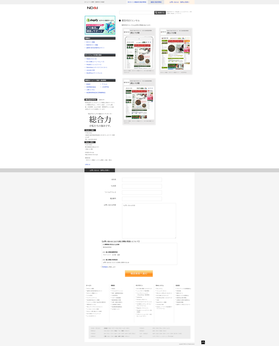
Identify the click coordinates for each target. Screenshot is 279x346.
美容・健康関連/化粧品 (117, 293)
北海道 (105, 328)
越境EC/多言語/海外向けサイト (95, 48)
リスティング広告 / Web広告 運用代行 (96, 302)
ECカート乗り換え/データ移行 (94, 311)
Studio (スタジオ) (91, 59)
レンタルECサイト (91, 316)
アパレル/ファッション (117, 290)
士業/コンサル (90, 90)
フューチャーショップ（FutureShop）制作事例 (143, 294)
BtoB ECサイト (170, 11)
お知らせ (87, 164)
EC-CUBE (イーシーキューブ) (95, 61)
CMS (158, 300)
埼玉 (116, 330)
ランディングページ (92, 297)
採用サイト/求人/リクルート (183, 304)
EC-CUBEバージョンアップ (94, 313)
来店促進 (179, 290)
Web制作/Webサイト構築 (93, 300)
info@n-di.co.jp (89, 152)
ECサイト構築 (127, 70)
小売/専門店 (183, 72)
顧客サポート (180, 293)
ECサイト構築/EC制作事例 (137, 2)
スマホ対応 (89, 295)
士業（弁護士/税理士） (117, 302)
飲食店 (88, 84)
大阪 (116, 336)
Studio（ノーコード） (176, 13)
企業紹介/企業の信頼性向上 (183, 300)
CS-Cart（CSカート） (142, 299)
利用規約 (105, 267)
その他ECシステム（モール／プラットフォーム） (144, 304)
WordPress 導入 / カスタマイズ (164, 297)
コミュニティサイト (161, 290)
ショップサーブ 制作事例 (143, 290)
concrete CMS (90, 70)
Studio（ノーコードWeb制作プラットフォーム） (164, 307)
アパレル (104, 84)
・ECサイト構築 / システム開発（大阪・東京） (99, 160)
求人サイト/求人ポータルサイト (164, 293)
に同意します (109, 267)
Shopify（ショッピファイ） (182, 11)
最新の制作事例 (156, 2)
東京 (123, 330)
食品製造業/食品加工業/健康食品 (95, 92)
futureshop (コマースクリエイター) (96, 67)
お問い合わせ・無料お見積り (179, 2)
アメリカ (170, 336)
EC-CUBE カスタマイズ (162, 295)
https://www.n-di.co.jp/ (91, 154)
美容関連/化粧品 (91, 87)
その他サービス (115, 309)
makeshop (139, 297)
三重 (105, 336)
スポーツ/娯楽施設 (116, 297)
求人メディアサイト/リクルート (95, 306)
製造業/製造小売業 (116, 300)
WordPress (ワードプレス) (94, 73)
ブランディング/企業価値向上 (184, 288)
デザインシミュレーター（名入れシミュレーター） (144, 315)
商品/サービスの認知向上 (183, 295)
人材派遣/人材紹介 (116, 304)
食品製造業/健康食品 (117, 306)
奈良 (123, 336)
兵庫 (119, 336)
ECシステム (159, 288)
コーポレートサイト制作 (93, 309)
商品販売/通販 (180, 302)
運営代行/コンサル (91, 304)
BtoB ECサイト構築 (92, 45)
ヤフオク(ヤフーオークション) (144, 301)
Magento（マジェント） (143, 308)
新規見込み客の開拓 (181, 297)
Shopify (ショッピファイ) (93, 64)
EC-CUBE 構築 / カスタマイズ (144, 288)
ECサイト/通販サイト (137, 70)
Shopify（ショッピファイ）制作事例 (144, 311)
